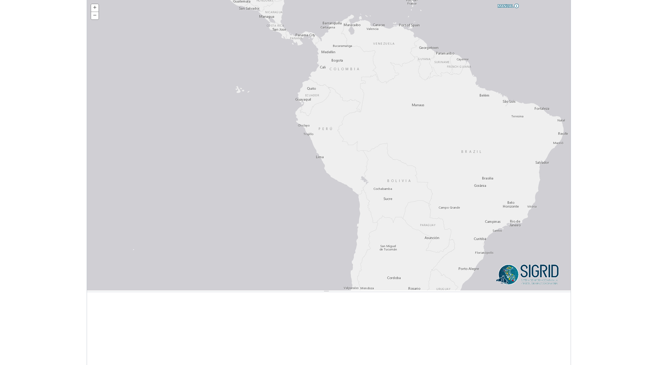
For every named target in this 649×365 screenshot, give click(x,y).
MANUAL (506, 6)
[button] (95, 8)
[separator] (329, 291)
